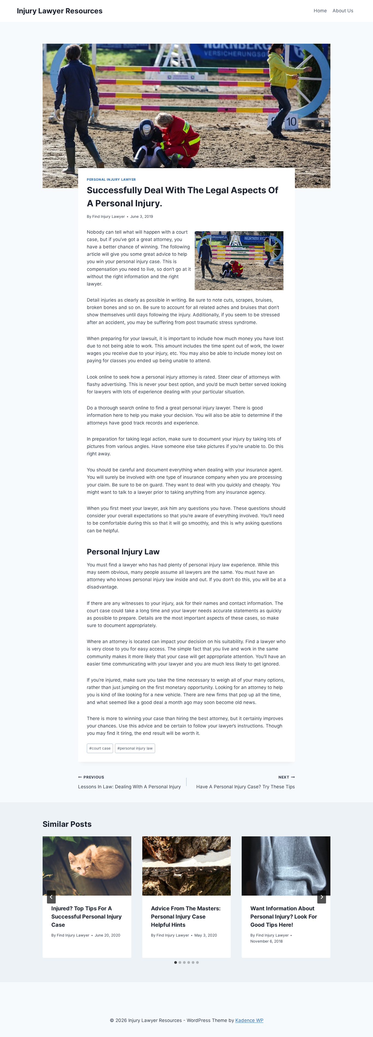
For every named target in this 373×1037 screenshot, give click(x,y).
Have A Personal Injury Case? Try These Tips (245, 782)
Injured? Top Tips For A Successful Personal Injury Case (86, 916)
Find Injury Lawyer (108, 216)
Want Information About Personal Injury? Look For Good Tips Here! (283, 916)
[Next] (321, 897)
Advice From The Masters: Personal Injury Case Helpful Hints (186, 916)
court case (100, 748)
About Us (343, 10)
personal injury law (135, 748)
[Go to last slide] (51, 897)
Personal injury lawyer (111, 179)
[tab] (175, 962)
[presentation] (87, 865)
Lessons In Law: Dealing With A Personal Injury (129, 782)
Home (320, 10)
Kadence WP (249, 1020)
